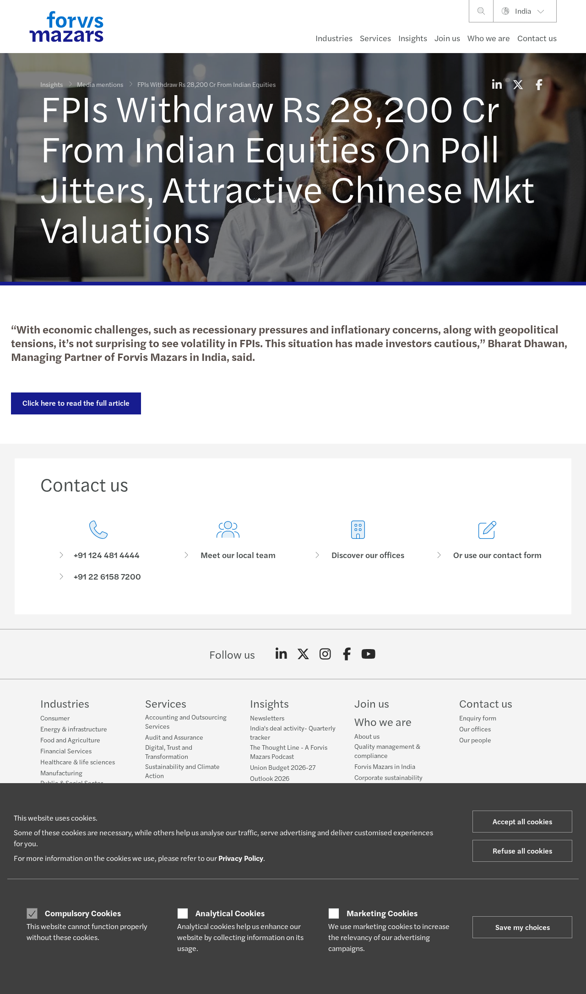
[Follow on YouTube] (369, 654)
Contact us (537, 37)
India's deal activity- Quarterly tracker (293, 732)
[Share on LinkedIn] (497, 84)
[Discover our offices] (358, 551)
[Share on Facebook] (539, 84)
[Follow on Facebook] (347, 654)
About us (367, 736)
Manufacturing (61, 772)
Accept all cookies (522, 821)
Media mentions (100, 84)
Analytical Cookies (230, 913)
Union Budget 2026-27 (282, 767)
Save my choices (522, 927)
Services (375, 37)
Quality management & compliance (387, 750)
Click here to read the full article (76, 403)
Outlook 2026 (269, 778)
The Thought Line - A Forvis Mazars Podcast (288, 751)
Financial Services (66, 750)
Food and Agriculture (70, 739)
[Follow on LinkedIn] (281, 654)
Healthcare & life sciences (77, 761)
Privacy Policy (240, 858)
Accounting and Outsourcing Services (186, 721)
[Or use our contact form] (488, 551)
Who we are (488, 37)
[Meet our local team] (228, 551)
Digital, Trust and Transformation (168, 751)
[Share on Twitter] (518, 84)
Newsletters (267, 717)
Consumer (55, 717)
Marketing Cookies (382, 913)
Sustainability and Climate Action (182, 771)
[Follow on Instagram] (325, 654)
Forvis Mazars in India (384, 766)
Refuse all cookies (522, 850)
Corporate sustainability (388, 777)
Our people (475, 739)
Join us (447, 37)
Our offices (475, 728)
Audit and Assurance (174, 736)
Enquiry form (477, 717)
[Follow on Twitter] (303, 654)
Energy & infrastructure (73, 728)
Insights (412, 37)
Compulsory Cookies (83, 913)
